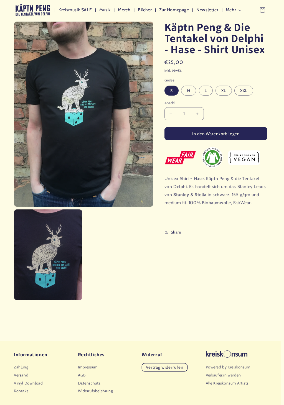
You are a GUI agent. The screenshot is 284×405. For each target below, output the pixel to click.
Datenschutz (89, 383)
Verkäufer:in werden (223, 375)
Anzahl (169, 103)
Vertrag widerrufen (164, 367)
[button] (235, 10)
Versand (21, 375)
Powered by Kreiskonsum (228, 367)
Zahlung (21, 367)
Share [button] (176, 232)
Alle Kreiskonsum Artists (227, 383)
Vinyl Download (28, 383)
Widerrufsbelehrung (95, 390)
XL (223, 90)
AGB (82, 375)
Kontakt (21, 390)
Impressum (88, 367)
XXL (243, 90)
